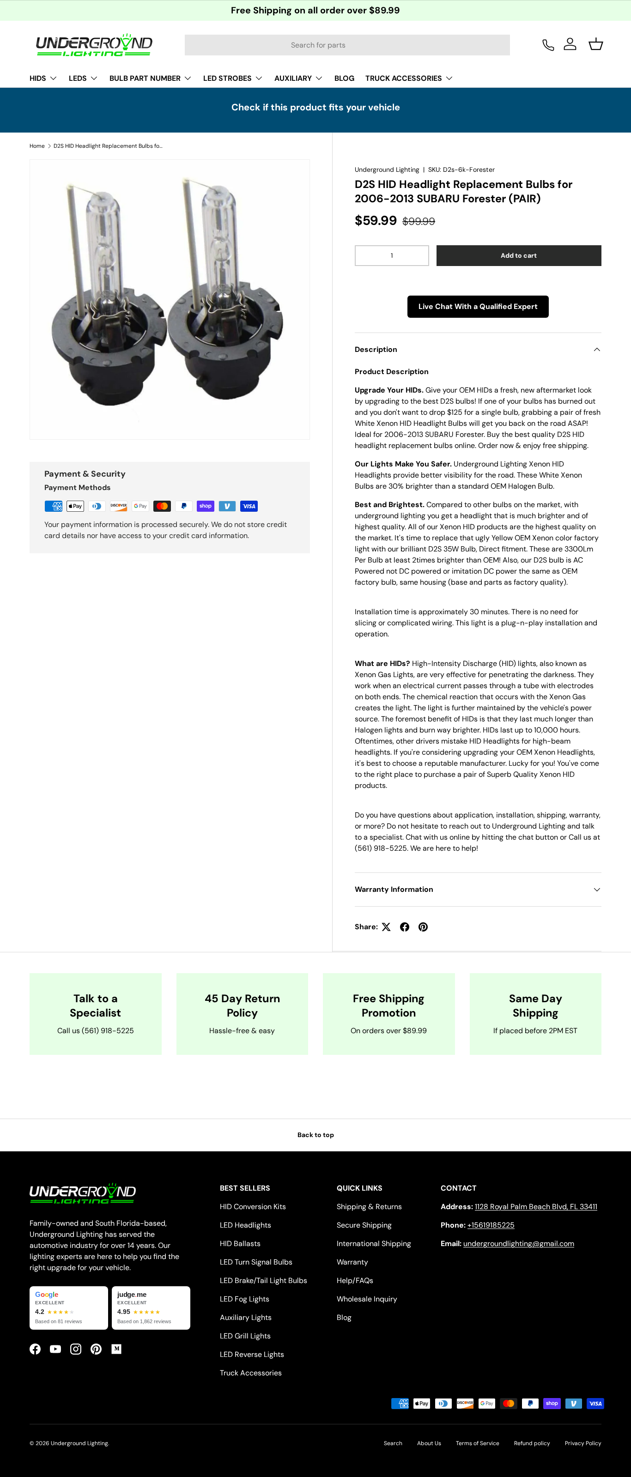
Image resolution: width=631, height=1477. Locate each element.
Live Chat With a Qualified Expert (478, 306)
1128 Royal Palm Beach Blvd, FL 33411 (536, 1206)
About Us (429, 1443)
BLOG (344, 78)
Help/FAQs (355, 1280)
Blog (344, 1317)
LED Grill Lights (245, 1336)
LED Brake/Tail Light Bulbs (263, 1280)
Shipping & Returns (369, 1206)
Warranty (352, 1262)
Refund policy (532, 1443)
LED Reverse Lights (252, 1354)
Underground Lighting (387, 169)
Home (37, 146)
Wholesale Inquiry (367, 1299)
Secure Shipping (364, 1225)
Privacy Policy (583, 1443)
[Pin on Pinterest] (423, 927)
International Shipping (374, 1243)
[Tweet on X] (386, 927)
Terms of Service (477, 1443)
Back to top (315, 1135)
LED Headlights (245, 1225)
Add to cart (519, 255)
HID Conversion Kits (253, 1206)
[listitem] (69, 1308)
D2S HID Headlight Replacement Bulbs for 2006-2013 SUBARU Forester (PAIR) (109, 146)
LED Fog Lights (244, 1299)
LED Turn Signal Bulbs (256, 1262)
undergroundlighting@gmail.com (518, 1243)
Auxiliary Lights (246, 1317)
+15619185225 (491, 1225)
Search (393, 1443)
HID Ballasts (240, 1243)
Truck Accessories (251, 1373)
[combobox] (347, 45)
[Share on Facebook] (404, 927)
